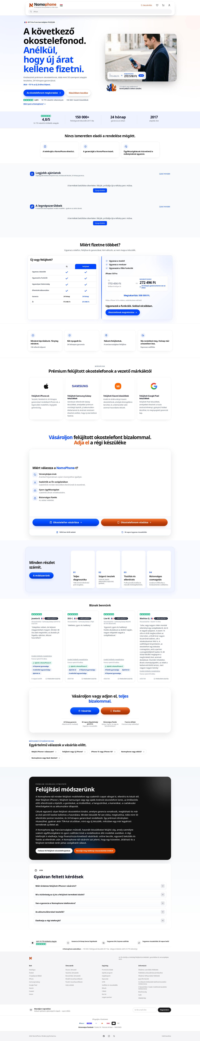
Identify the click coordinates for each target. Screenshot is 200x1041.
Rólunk (104, 988)
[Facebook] (104, 1036)
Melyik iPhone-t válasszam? (43, 752)
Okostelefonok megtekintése (121, 312)
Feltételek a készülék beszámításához (150, 973)
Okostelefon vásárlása (66, 522)
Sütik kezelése (166, 1036)
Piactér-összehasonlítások (73, 982)
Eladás (116, 710)
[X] (114, 1036)
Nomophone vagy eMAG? (131, 752)
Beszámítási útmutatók (72, 976)
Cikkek (104, 991)
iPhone (31, 979)
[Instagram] (109, 1036)
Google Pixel (33, 985)
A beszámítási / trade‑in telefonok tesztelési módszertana (152, 988)
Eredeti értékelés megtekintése (42, 656)
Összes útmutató (70, 970)
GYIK (103, 982)
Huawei (31, 991)
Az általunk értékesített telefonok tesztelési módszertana (152, 983)
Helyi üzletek (69, 985)
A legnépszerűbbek (35, 976)
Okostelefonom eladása (134, 522)
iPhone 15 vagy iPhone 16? (102, 752)
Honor (31, 994)
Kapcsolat (105, 979)
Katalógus (32, 970)
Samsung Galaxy (34, 982)
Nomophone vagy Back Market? (44, 758)
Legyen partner (107, 997)
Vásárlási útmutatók (71, 973)
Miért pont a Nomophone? (33, 104)
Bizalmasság (142, 992)
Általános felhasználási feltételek (149, 976)
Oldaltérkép (142, 998)
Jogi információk (143, 979)
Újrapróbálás (100, 190)
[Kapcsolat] (169, 5)
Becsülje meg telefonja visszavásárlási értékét (94, 851)
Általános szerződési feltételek (148, 970)
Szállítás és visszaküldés (110, 985)
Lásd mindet (164, 173)
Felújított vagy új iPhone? (72, 752)
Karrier (104, 994)
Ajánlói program (107, 973)
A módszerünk (41, 575)
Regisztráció (164, 1010)
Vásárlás (86, 710)
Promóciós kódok (107, 970)
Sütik (140, 995)
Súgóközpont (106, 976)
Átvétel (31, 973)
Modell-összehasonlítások (73, 979)
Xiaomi (31, 988)
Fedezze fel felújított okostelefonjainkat (54, 851)
